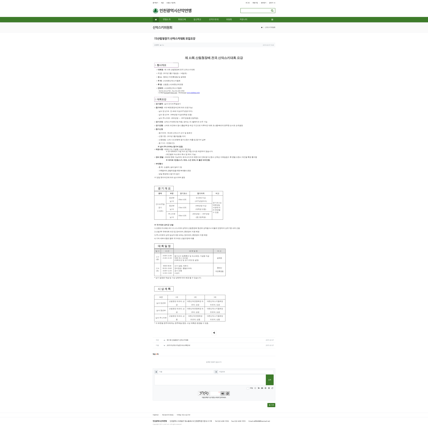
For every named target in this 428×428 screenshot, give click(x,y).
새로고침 (227, 393)
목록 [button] (272, 405)
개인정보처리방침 (167, 415)
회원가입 (255, 3)
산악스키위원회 (270, 27)
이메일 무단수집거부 (183, 415)
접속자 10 (272, 3)
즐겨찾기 (155, 3)
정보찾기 (263, 3)
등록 (269, 380)
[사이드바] (272, 19)
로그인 (248, 3)
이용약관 (155, 415)
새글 (162, 3)
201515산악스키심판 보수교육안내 (178, 345)
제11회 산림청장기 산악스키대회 (177, 340)
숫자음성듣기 (222, 393)
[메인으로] (156, 19)
